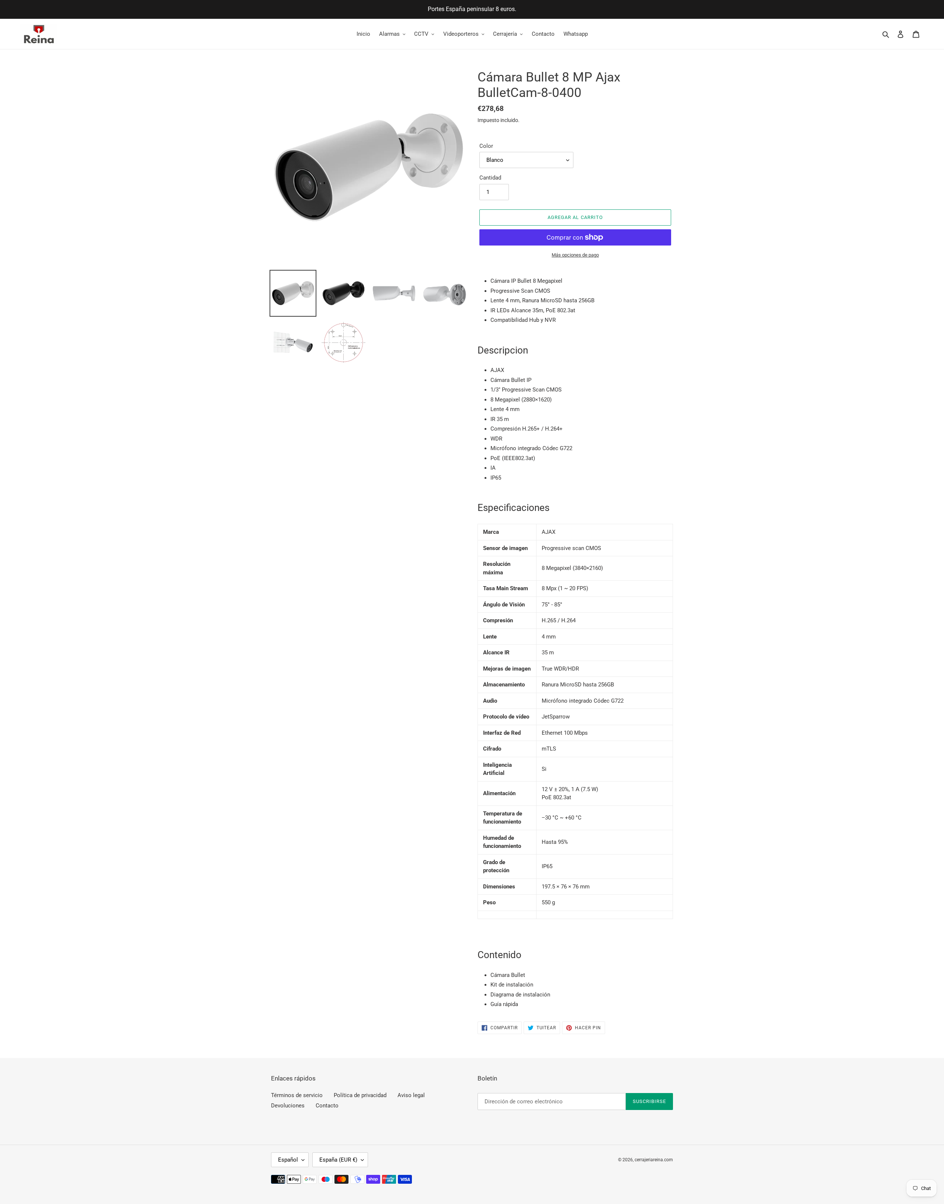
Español (288, 1159)
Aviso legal (411, 1095)
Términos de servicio (297, 1095)
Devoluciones (288, 1105)
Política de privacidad (360, 1095)
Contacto (327, 1105)
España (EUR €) (338, 1159)
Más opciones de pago (575, 255)
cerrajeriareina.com (654, 1159)
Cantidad (490, 177)
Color (486, 146)
